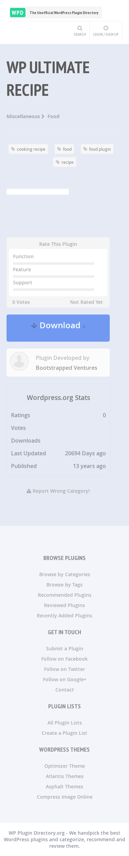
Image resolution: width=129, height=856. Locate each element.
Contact (64, 689)
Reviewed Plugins (64, 605)
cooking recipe (31, 149)
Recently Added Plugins (64, 615)
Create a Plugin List (64, 733)
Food (53, 116)
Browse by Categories (64, 574)
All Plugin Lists (64, 722)
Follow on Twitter (64, 669)
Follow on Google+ (64, 679)
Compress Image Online (65, 797)
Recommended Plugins (65, 595)
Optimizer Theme (64, 766)
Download (61, 328)
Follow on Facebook (64, 658)
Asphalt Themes (64, 786)
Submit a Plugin (64, 648)
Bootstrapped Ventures (66, 368)
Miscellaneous (24, 116)
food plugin (100, 149)
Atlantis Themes (65, 776)
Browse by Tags (64, 584)
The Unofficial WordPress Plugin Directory (55, 12)
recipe (68, 162)
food (67, 149)
